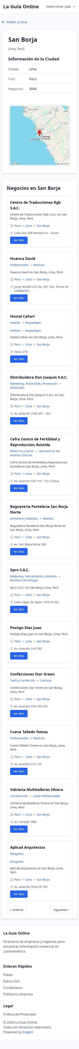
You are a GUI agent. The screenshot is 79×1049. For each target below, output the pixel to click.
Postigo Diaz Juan (26, 627)
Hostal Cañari (22, 316)
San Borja (43, 226)
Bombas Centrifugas (24, 580)
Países (8, 974)
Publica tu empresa (18, 994)
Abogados (17, 854)
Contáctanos (13, 987)
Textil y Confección (23, 680)
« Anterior (16, 910)
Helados (48, 518)
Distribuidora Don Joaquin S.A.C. (38, 377)
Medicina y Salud (22, 451)
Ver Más (18, 240)
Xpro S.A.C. (19, 569)
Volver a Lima (16, 22)
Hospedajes (33, 322)
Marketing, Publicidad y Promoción (34, 383)
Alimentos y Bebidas (24, 518)
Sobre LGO (11, 981)
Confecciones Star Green (32, 674)
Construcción (19, 796)
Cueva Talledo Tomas (29, 731)
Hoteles (15, 322)
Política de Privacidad (19, 1014)
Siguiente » (61, 910)
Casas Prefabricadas (46, 796)
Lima (29, 226)
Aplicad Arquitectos (27, 847)
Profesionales (19, 265)
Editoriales (17, 388)
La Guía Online (21, 6)
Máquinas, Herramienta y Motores (34, 576)
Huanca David (22, 258)
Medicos (39, 265)
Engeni (27, 1032)
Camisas (45, 680)
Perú (17, 226)
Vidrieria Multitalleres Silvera (36, 789)
